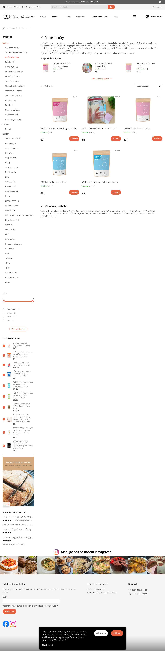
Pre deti (8, 105)
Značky (6, 134)
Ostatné (6, 124)
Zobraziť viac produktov (100, 79)
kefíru (133, 213)
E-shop (6, 43)
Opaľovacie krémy (13, 110)
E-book (8, 129)
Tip (10, 320)
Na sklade (13, 309)
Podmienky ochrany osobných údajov (101, 592)
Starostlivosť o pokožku (15, 86)
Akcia (11, 313)
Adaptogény (10, 100)
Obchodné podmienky (95, 589)
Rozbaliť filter (17, 329)
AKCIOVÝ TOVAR (12, 47)
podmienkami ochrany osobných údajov (42, 606)
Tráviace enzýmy (12, 81)
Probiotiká (9, 62)
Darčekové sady (12, 114)
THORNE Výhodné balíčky (16, 52)
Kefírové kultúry (12, 57)
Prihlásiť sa (9, 611)
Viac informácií (61, 640)
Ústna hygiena (11, 67)
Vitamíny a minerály (14, 71)
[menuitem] (31, 16)
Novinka (12, 316)
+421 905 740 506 (139, 593)
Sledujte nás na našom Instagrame (86, 552)
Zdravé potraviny (12, 76)
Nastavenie (48, 645)
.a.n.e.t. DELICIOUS (13, 95)
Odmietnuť (101, 633)
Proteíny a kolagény (13, 91)
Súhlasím (117, 633)
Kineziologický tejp (13, 119)
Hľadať (111, 7)
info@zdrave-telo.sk (140, 590)
